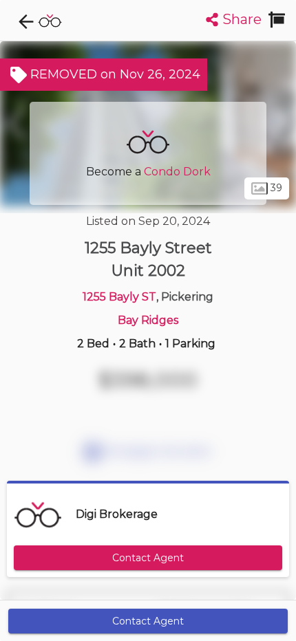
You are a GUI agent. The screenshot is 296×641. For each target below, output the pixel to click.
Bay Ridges (148, 320)
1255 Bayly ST (119, 296)
